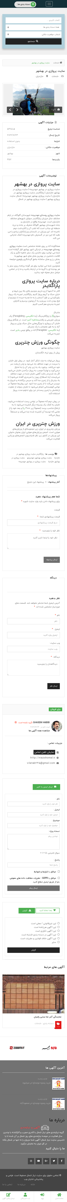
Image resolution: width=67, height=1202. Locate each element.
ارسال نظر (53, 686)
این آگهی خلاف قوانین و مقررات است (38, 938)
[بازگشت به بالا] (10, 1182)
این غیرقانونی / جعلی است (43, 923)
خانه (33, 1184)
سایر (54, 942)
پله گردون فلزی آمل (36, 1016)
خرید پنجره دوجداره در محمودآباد (35, 1103)
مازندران (39, 76)
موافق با (45, 871)
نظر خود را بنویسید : (49, 530)
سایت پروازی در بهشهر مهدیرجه (32, 461)
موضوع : (56, 820)
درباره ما (21, 1184)
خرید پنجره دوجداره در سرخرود (36, 1082)
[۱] (53, 316)
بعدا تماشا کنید (45, 910)
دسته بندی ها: (23, 4)
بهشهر (44, 347)
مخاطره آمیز (33, 319)
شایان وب (29, 1179)
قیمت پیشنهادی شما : (48, 516)
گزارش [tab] (24, 910)
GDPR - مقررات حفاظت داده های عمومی (29, 878)
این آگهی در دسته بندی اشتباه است (39, 934)
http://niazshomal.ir (42, 758)
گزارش (33, 950)
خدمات (56, 63)
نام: (57, 615)
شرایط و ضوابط (41, 871)
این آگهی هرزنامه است (45, 927)
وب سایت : (54, 643)
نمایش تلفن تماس (44, 752)
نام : (58, 798)
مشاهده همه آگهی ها (39, 730)
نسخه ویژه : (54, 831)
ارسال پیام (33, 888)
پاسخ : (57, 859)
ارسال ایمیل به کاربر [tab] (45, 787)
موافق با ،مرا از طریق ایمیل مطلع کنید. (35, 880)
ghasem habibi (41, 722)
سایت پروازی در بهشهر (50, 71)
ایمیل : (56, 629)
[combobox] (33, 34)
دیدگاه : (55, 657)
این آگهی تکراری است (45, 931)
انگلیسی (30, 316)
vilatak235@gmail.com (41, 763)
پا (24, 408)
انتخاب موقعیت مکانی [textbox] (51, 34)
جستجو (31, 41)
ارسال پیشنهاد (51, 559)
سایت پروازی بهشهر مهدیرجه (39, 457)
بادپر (17, 330)
